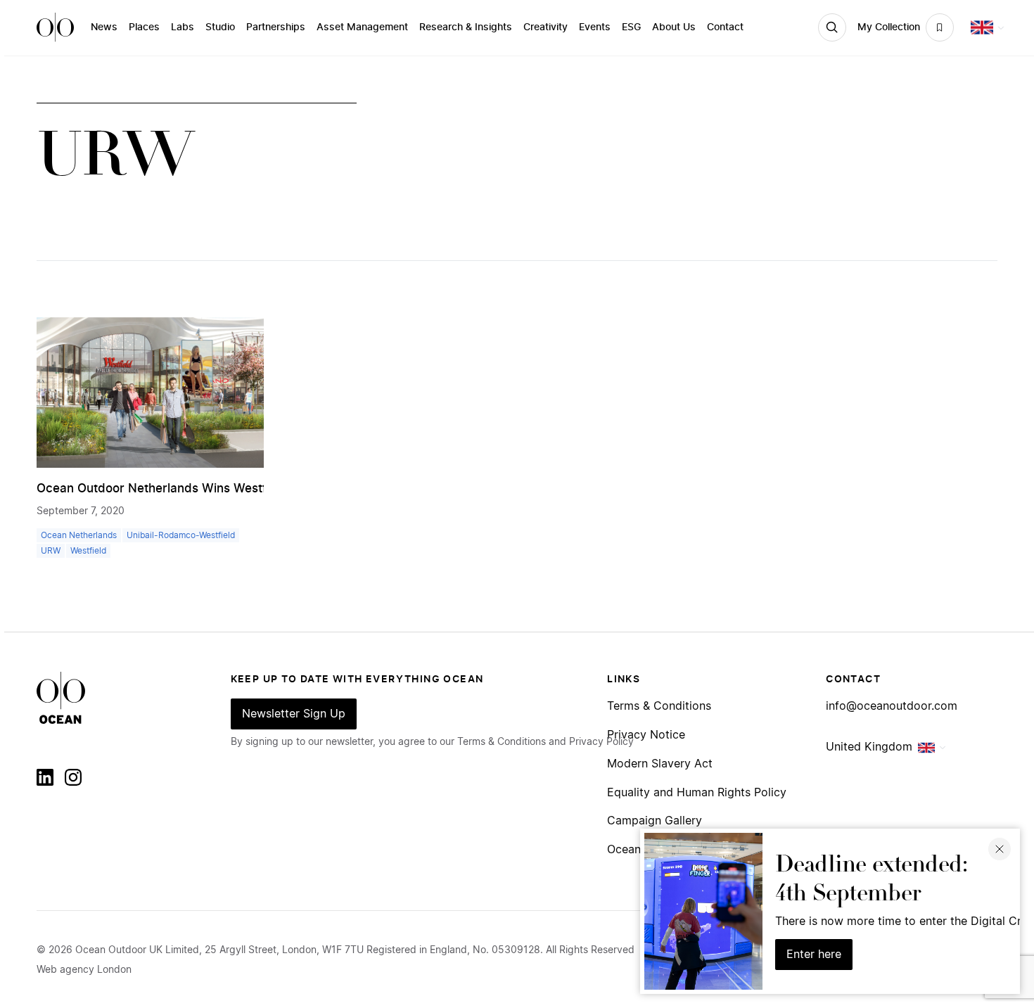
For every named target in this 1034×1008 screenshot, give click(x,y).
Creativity (545, 27)
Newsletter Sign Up (293, 714)
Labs (182, 27)
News (104, 27)
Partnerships (275, 27)
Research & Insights (465, 27)
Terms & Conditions (659, 706)
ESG (631, 27)
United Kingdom (869, 747)
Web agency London (84, 970)
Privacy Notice (646, 735)
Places (144, 27)
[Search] (832, 27)
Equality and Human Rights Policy (696, 793)
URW (50, 551)
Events (595, 27)
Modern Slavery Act (660, 764)
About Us (674, 27)
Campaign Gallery (654, 821)
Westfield (88, 551)
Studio (220, 27)
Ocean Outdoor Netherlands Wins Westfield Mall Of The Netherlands (233, 489)
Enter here (813, 954)
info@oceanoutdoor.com (891, 706)
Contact (725, 27)
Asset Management (362, 27)
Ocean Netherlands (79, 535)
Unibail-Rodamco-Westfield (181, 535)
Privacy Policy (601, 742)
